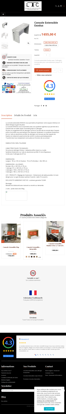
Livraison (3, 375)
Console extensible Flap (11, 247)
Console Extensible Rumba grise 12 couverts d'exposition (55, 245)
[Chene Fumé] (31, 256)
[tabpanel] (42, 345)
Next (4, 19)
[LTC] (33, 6)
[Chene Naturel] (26, 256)
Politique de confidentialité (8, 382)
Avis (35, 115)
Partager (41, 106)
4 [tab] (42, 354)
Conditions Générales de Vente (9, 377)
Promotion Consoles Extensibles (31, 379)
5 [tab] (45, 354)
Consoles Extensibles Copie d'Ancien (32, 376)
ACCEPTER (49, 409)
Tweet (43, 106)
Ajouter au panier (43, 70)
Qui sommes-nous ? (6, 370)
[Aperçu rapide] (9, 233)
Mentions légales (5, 380)
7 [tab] (50, 354)
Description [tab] (6, 115)
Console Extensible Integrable (33, 248)
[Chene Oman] (36, 256)
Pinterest (46, 106)
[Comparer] (60, 70)
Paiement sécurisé (6, 373)
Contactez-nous (49, 373)
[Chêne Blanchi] (29, 256)
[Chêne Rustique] (34, 256)
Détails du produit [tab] (22, 115)
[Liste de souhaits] (55, 70)
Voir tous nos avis (49, 99)
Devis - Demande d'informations (53, 375)
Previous (4, 60)
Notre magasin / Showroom (52, 370)
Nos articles (4, 401)
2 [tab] (37, 354)
